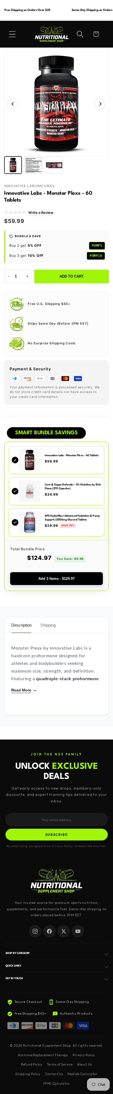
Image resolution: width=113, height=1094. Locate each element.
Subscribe (56, 835)
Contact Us (54, 1074)
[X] (64, 931)
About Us (84, 1064)
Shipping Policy (28, 1074)
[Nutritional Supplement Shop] (56, 880)
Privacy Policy (84, 1055)
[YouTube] (78, 931)
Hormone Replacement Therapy (43, 1055)
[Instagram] (35, 931)
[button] (12, 34)
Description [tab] (21, 625)
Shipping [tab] (48, 625)
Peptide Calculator (82, 1074)
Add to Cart (72, 276)
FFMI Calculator (56, 1084)
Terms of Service (59, 1064)
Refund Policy (32, 1064)
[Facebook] (49, 931)
